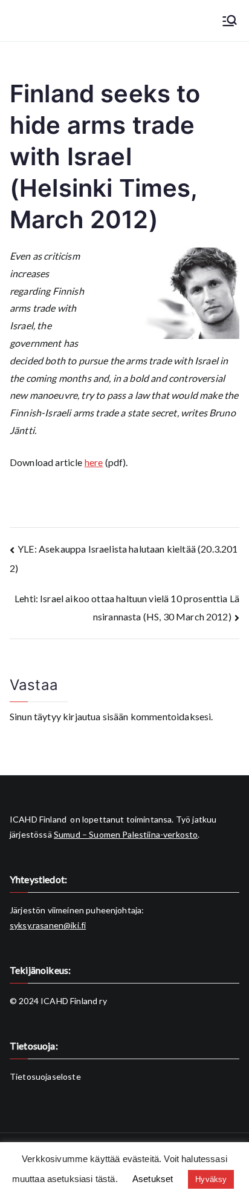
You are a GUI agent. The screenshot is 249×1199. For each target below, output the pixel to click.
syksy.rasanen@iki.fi (48, 925)
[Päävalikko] (229, 20)
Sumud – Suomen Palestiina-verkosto (126, 834)
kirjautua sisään (96, 716)
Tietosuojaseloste (45, 1076)
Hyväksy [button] (211, 1179)
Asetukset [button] (152, 1179)
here (94, 462)
